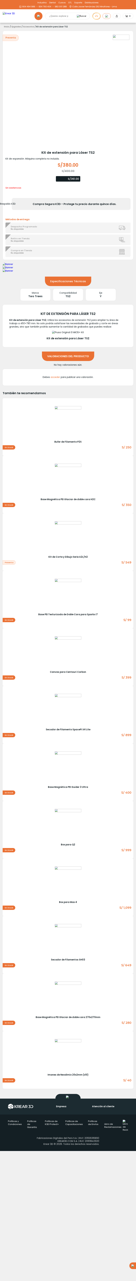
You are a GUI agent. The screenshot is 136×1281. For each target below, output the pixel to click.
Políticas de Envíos (93, 1123)
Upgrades (16, 26)
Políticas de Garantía (32, 1124)
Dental (52, 2)
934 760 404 (44, 6)
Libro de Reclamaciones (112, 1125)
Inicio (6, 26)
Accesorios (28, 26)
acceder (55, 377)
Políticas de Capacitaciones (74, 1123)
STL (70, 2)
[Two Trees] (121, 37)
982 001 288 (60, 6)
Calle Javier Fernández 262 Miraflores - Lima (94, 6)
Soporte (78, 2)
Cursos (62, 2)
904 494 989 (28, 6)
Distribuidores (92, 2)
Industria (42, 2)
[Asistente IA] (97, 16)
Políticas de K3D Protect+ (52, 1123)
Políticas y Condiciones (15, 1123)
